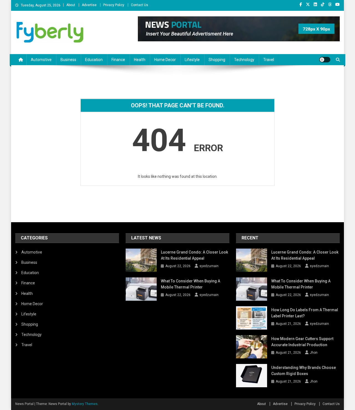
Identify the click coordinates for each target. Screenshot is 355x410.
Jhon (314, 353)
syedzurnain (209, 266)
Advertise (89, 5)
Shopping (217, 59)
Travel (268, 59)
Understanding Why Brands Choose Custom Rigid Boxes (303, 370)
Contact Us (139, 5)
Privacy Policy (113, 5)
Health (139, 59)
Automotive (41, 59)
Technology (244, 59)
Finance (118, 59)
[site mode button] (324, 59)
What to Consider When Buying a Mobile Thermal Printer (190, 284)
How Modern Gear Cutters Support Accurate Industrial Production (302, 341)
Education (94, 59)
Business (68, 59)
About (70, 5)
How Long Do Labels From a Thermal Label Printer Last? (304, 313)
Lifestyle (192, 59)
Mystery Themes (85, 404)
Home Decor (165, 59)
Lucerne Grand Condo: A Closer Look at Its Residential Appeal (194, 255)
